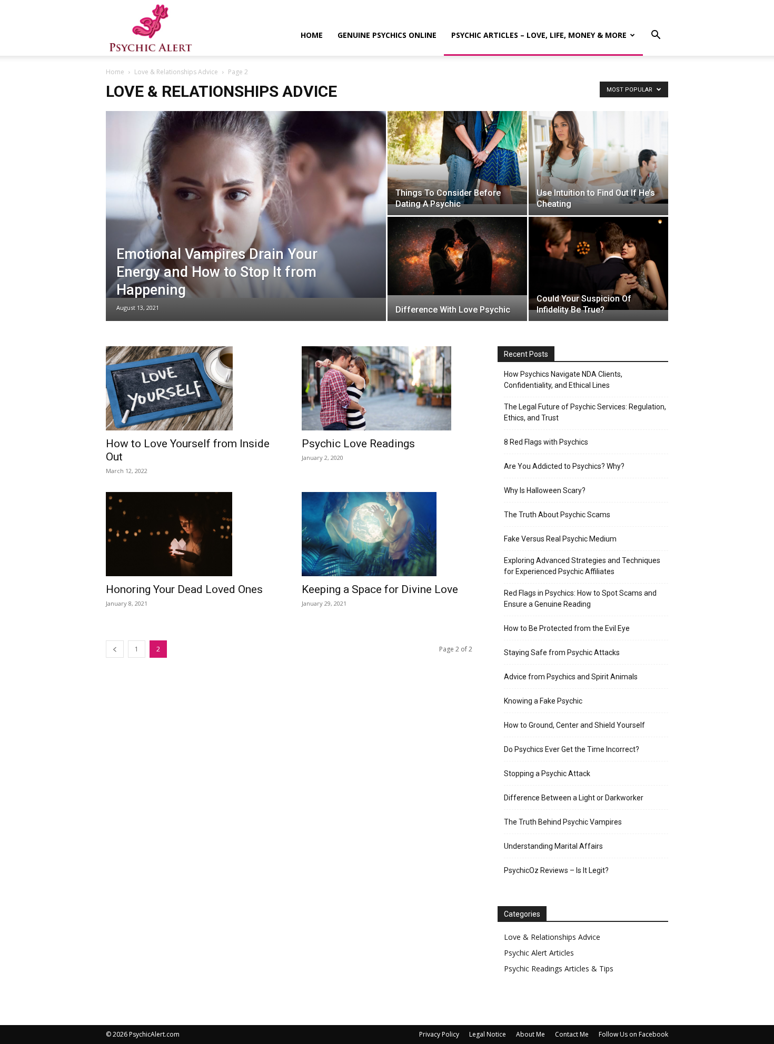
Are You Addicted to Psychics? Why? (564, 466)
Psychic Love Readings (358, 443)
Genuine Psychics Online (387, 35)
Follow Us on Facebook (633, 1034)
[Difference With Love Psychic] (457, 256)
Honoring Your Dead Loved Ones (184, 589)
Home (312, 35)
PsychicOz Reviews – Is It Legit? (556, 870)
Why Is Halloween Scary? (545, 490)
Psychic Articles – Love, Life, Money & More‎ (539, 35)
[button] (655, 36)
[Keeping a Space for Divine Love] (387, 534)
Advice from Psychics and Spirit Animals (571, 676)
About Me (530, 1034)
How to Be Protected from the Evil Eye (567, 628)
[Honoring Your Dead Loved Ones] (191, 534)
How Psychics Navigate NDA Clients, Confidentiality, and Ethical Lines (563, 379)
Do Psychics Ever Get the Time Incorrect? (571, 749)
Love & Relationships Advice (176, 71)
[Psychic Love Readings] (387, 388)
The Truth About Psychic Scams (557, 514)
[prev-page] (115, 649)
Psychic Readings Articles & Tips (558, 968)
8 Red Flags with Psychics (546, 442)
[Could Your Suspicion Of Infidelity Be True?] (598, 263)
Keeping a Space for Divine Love (380, 589)
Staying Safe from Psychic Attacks (562, 652)
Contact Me (572, 1034)
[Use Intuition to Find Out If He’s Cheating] (598, 157)
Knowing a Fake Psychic (543, 701)
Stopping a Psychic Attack (547, 773)
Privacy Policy (439, 1034)
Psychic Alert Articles (539, 953)
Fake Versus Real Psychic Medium (560, 539)
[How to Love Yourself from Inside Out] (191, 388)
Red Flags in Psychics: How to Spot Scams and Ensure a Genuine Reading (580, 598)
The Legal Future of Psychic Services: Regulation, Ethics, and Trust (585, 412)
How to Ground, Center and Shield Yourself (574, 725)
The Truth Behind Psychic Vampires (563, 822)
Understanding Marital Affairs (553, 846)
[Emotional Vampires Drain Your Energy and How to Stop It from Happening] (246, 204)
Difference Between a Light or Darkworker (573, 798)
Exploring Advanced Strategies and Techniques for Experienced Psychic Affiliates (582, 566)
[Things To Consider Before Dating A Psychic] (457, 157)
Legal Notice (487, 1034)
